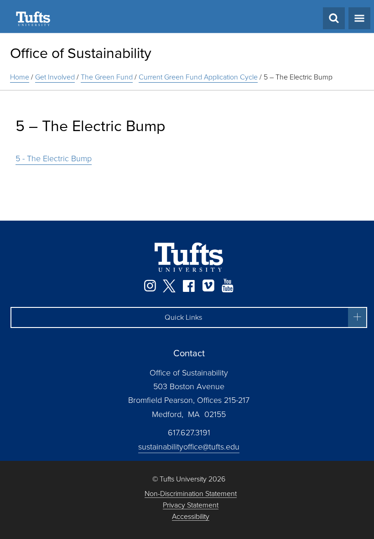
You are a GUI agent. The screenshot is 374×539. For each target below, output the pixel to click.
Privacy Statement (190, 505)
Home (19, 77)
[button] (188, 317)
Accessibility (190, 517)
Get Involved (55, 77)
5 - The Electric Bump (54, 158)
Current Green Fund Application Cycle (198, 77)
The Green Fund (107, 77)
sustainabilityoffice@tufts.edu (188, 447)
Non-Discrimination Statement (191, 494)
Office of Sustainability (80, 53)
